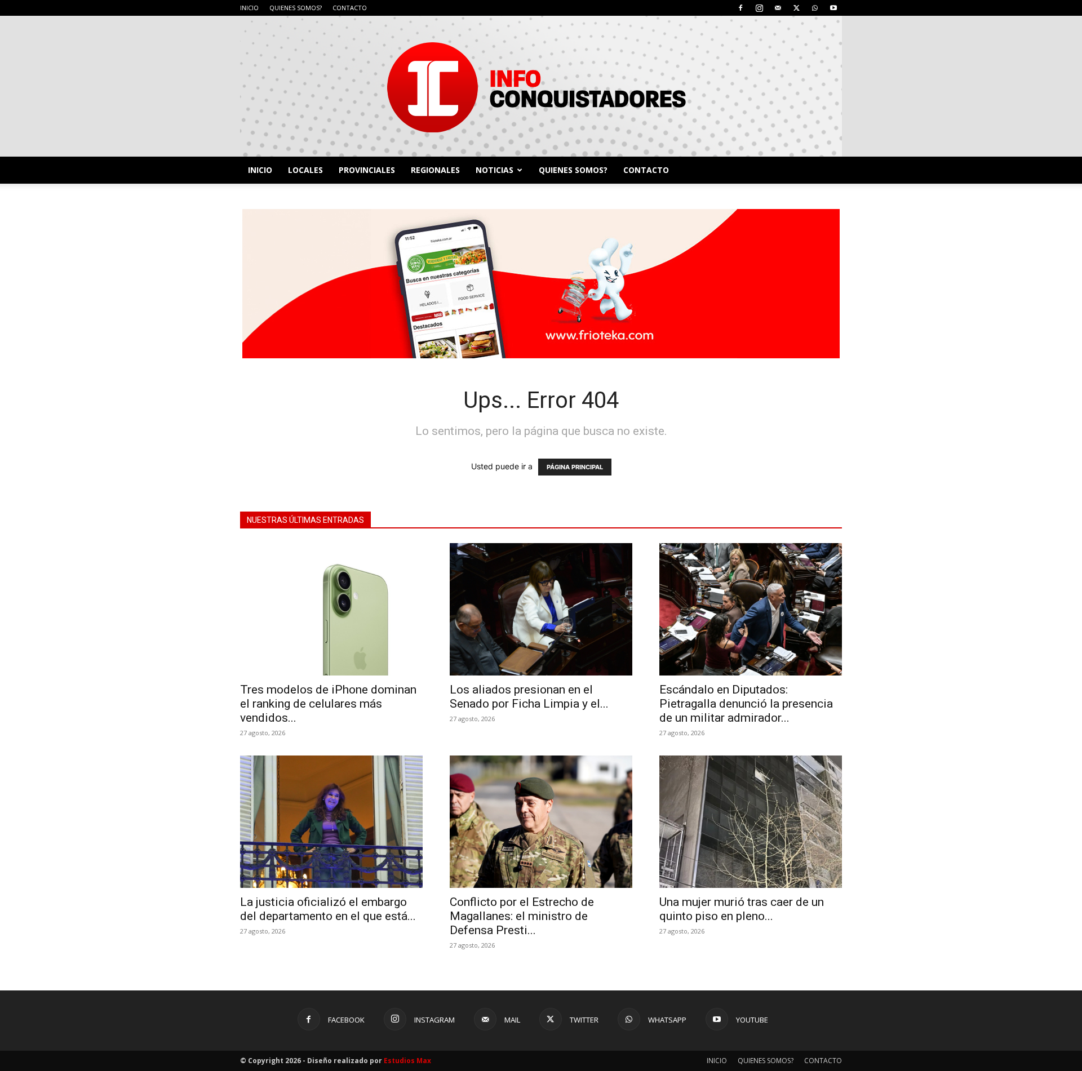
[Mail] (777, 8)
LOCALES (305, 170)
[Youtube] (833, 8)
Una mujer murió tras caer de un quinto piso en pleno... (741, 909)
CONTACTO (349, 7)
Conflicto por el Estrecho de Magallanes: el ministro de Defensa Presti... (522, 916)
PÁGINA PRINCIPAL (575, 467)
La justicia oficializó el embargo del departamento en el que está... (328, 909)
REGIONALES (435, 170)
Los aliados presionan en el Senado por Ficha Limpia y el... (529, 696)
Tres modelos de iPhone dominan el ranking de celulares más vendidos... (328, 704)
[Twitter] (796, 8)
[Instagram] (759, 8)
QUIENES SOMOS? (295, 7)
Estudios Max (407, 1060)
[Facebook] (740, 8)
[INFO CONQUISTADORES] (541, 86)
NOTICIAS (494, 170)
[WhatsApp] (814, 8)
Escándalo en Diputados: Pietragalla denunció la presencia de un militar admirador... (746, 704)
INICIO (249, 7)
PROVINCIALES (367, 170)
